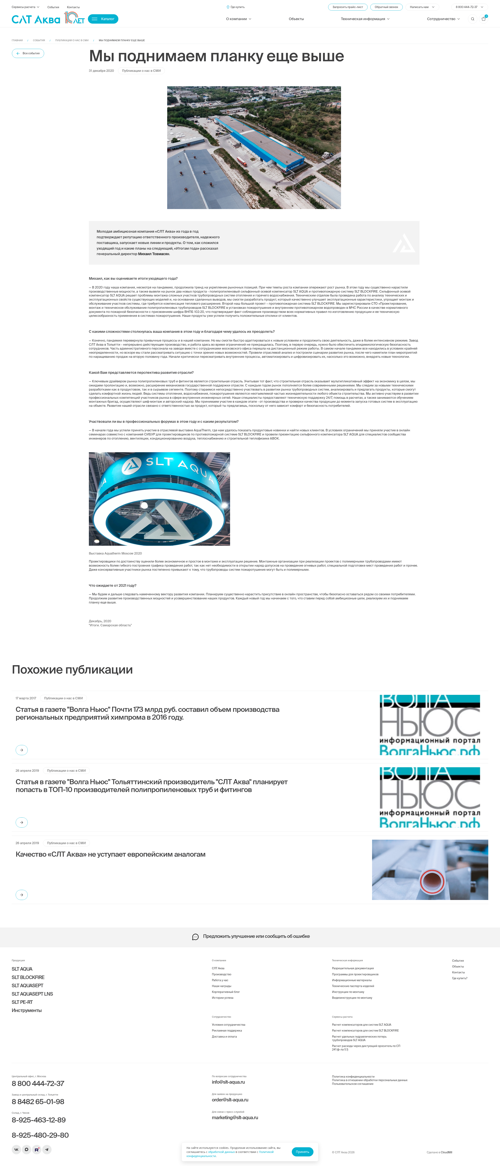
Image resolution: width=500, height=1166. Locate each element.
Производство (221, 974)
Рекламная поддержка (227, 1030)
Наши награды (221, 986)
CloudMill (446, 1152)
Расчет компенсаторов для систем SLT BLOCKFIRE (365, 1030)
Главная (17, 40)
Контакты (73, 7)
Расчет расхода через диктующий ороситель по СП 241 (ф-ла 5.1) (366, 1047)
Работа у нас (220, 980)
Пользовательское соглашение (352, 1083)
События (53, 7)
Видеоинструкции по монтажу (352, 997)
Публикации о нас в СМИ (71, 40)
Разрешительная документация (353, 968)
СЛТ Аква (218, 968)
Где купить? (459, 978)
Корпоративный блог (226, 991)
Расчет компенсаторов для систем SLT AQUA (361, 1024)
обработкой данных (221, 1152)
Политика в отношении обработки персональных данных (369, 1080)
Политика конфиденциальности (353, 1076)
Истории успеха (222, 997)
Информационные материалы (352, 980)
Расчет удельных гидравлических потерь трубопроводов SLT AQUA (359, 1038)
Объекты (296, 19)
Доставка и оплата (224, 1036)
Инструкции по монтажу (348, 991)
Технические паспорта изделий (353, 986)
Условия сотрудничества (228, 1024)
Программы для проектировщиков (355, 974)
